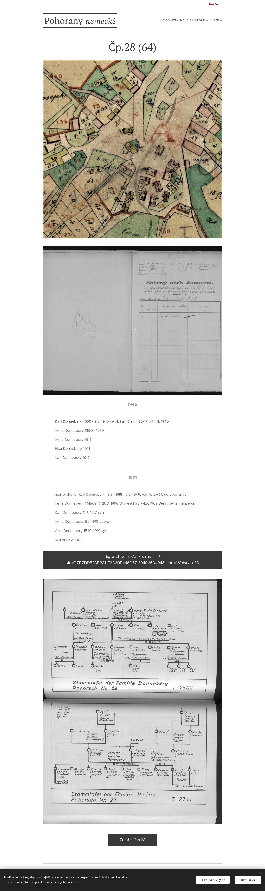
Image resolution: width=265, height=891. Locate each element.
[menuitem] (173, 20)
